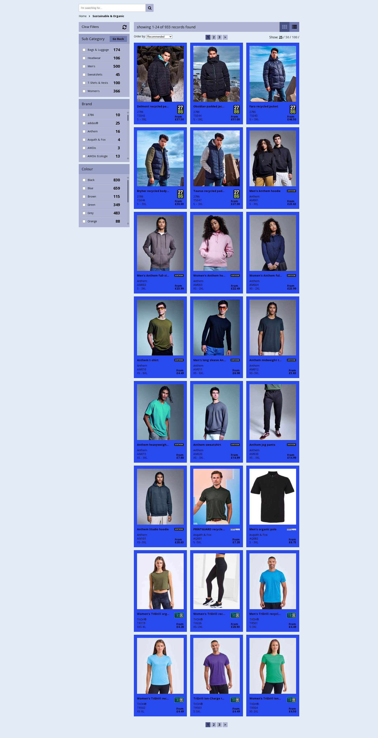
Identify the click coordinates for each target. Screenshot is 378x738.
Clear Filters (90, 27)
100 (294, 37)
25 (281, 37)
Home (83, 16)
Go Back (118, 39)
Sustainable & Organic (108, 16)
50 (287, 37)
